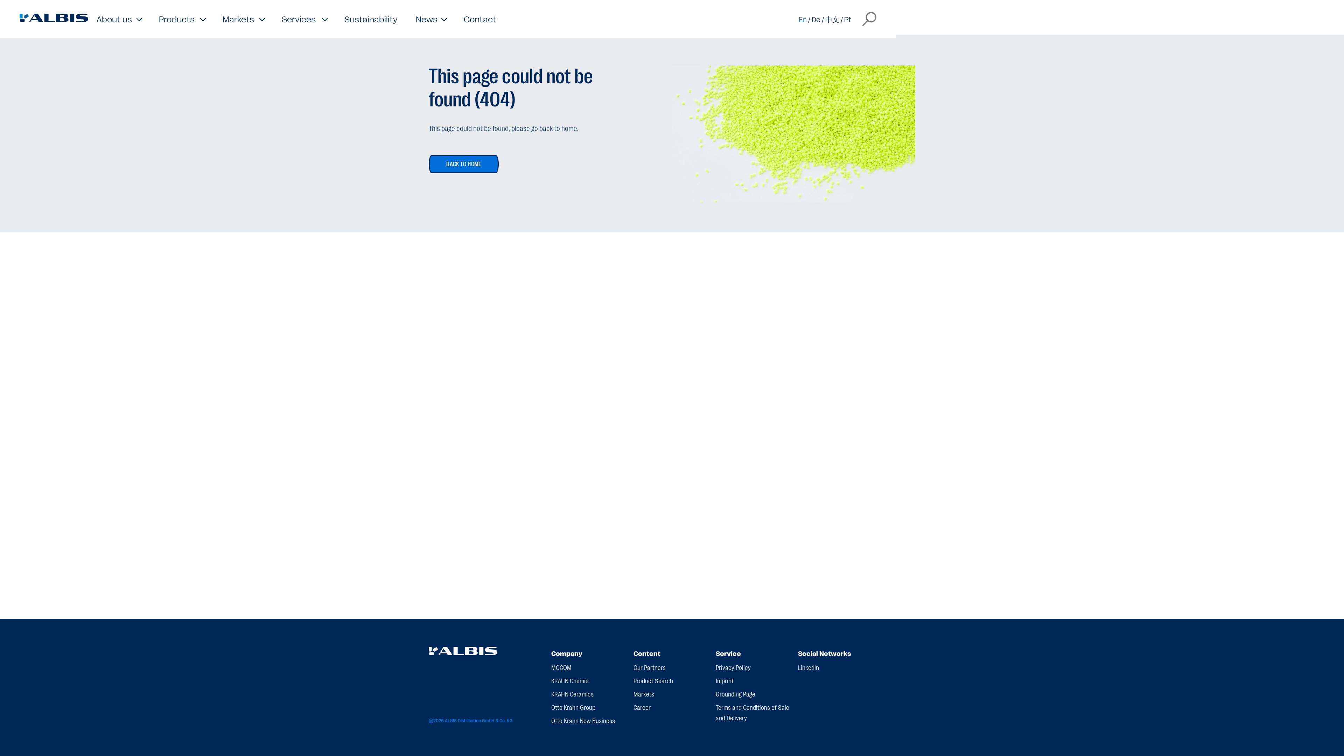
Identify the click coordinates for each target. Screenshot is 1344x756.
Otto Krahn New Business (583, 720)
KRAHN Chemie (570, 680)
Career (642, 707)
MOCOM (561, 667)
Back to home (463, 163)
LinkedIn (808, 667)
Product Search (653, 680)
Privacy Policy (733, 667)
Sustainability (371, 19)
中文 (832, 18)
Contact (480, 19)
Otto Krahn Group (573, 707)
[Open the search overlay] (869, 19)
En (803, 18)
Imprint (725, 680)
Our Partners (650, 667)
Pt (847, 18)
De (816, 18)
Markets (644, 694)
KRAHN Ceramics (572, 694)
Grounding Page (735, 694)
